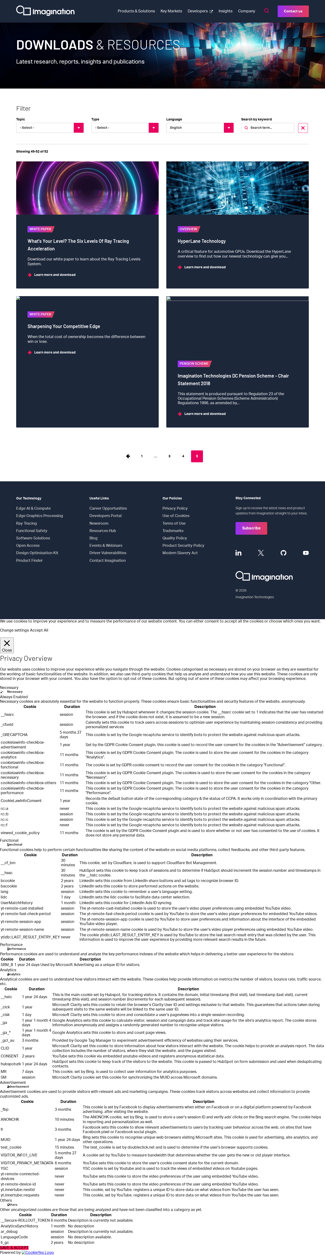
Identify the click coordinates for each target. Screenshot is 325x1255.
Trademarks (172, 531)
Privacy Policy (175, 508)
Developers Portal (105, 516)
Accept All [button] (39, 630)
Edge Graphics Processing (39, 516)
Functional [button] (9, 840)
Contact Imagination (107, 561)
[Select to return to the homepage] (45, 11)
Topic (20, 119)
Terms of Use (174, 523)
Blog (93, 538)
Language (174, 119)
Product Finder (29, 561)
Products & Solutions (136, 11)
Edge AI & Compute (33, 508)
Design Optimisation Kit (37, 553)
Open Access (27, 546)
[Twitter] (261, 553)
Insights (225, 11)
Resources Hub (102, 531)
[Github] (283, 553)
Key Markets (171, 11)
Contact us (293, 11)
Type (95, 119)
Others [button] (6, 1200)
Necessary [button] (9, 688)
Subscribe (251, 528)
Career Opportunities (108, 508)
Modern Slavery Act (180, 553)
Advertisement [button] (13, 1083)
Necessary (15, 691)
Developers (198, 11)
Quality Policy (174, 538)
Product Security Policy (183, 546)
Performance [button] (11, 945)
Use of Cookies (175, 516)
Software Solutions (33, 538)
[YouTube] (306, 553)
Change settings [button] (14, 630)
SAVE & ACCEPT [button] (14, 1248)
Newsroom (98, 523)
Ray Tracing (26, 523)
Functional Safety (31, 531)
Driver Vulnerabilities (107, 553)
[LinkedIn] (238, 553)
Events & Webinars (105, 546)
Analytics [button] (8, 970)
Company (246, 11)
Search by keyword (256, 119)
